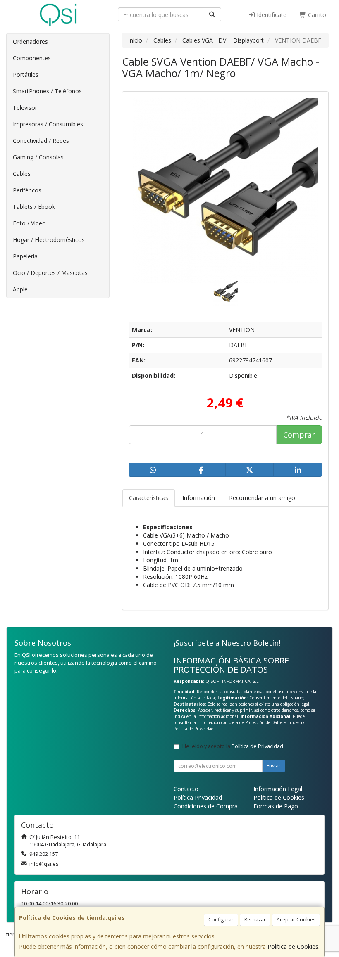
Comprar (299, 435)
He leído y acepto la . (233, 746)
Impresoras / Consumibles (48, 124)
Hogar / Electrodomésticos (49, 240)
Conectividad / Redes (41, 140)
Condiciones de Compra (206, 806)
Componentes (32, 58)
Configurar (221, 919)
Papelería (25, 256)
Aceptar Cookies (296, 919)
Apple (20, 289)
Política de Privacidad (194, 729)
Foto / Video (29, 223)
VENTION (242, 330)
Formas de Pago (275, 806)
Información (198, 498)
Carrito (316, 15)
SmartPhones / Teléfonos (47, 91)
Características (148, 498)
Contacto (186, 789)
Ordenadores (30, 41)
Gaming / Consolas (38, 157)
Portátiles (25, 74)
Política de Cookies (292, 946)
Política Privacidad (198, 797)
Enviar (274, 765)
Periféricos (27, 190)
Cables (22, 174)
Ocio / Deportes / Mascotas (50, 273)
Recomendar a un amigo (262, 498)
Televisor (25, 107)
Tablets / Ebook (34, 207)
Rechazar (255, 919)
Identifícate (270, 15)
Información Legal (277, 789)
